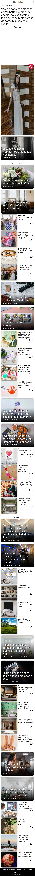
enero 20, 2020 (13, 445)
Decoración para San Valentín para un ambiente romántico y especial (25, 451)
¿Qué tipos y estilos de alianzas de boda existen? (25, 250)
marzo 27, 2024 (15, 798)
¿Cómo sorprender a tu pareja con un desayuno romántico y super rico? (17, 438)
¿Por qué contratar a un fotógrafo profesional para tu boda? (17, 205)
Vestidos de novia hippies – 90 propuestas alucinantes (17, 151)
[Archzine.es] (17, 2)
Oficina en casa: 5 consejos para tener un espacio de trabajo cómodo (16, 558)
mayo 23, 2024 (13, 682)
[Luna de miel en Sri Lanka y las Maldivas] (17, 293)
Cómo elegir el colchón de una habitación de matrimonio (23, 838)
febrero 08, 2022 (13, 303)
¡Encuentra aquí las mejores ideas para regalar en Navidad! (25, 484)
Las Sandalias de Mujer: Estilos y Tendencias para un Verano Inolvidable (25, 738)
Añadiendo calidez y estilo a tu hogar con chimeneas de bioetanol (25, 688)
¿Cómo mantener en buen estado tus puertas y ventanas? (25, 721)
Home (2, 5)
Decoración (6, 798)
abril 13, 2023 (11, 211)
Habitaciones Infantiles (10, 657)
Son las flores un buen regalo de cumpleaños (16, 182)
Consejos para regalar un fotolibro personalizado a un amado (16, 321)
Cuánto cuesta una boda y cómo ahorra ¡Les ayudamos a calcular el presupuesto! (25, 269)
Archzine (30, 870)
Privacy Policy (21, 870)
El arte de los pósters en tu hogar (25, 587)
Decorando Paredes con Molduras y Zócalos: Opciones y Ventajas (17, 792)
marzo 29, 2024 (13, 773)
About (4, 870)
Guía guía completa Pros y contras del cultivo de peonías (25, 854)
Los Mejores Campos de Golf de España (25, 621)
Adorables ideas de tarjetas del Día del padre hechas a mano (25, 385)
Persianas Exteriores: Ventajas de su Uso (25, 571)
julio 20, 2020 (12, 328)
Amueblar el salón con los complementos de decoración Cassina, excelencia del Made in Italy (16, 531)
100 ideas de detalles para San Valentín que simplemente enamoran (17, 413)
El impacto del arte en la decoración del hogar (25, 604)
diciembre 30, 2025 (13, 540)
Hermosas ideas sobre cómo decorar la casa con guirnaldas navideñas (25, 502)
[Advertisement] (17, 45)
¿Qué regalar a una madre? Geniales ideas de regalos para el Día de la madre (25, 352)
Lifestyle (5, 682)
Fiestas (6, 5)
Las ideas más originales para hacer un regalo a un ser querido (25, 235)
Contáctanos (11, 870)
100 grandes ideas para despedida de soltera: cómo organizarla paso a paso (24, 369)
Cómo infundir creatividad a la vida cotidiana (15, 767)
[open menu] (2, 1)
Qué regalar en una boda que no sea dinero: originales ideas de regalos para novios (25, 335)
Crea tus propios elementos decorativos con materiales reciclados (24, 823)
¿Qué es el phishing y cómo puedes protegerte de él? (17, 675)
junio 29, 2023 (12, 186)
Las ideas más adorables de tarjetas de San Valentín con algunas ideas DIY (24, 469)
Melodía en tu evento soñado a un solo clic (25, 217)
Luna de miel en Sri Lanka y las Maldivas (15, 298)
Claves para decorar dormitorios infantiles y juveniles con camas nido (16, 649)
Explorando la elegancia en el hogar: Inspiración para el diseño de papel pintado (24, 706)
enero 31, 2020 (13, 420)
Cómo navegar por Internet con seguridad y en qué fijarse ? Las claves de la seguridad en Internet (25, 807)
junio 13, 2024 (22, 657)
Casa (4, 540)
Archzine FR (18, 872)
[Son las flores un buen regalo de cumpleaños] (17, 176)
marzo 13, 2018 (12, 158)
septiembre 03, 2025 (13, 565)
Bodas (10, 5)
